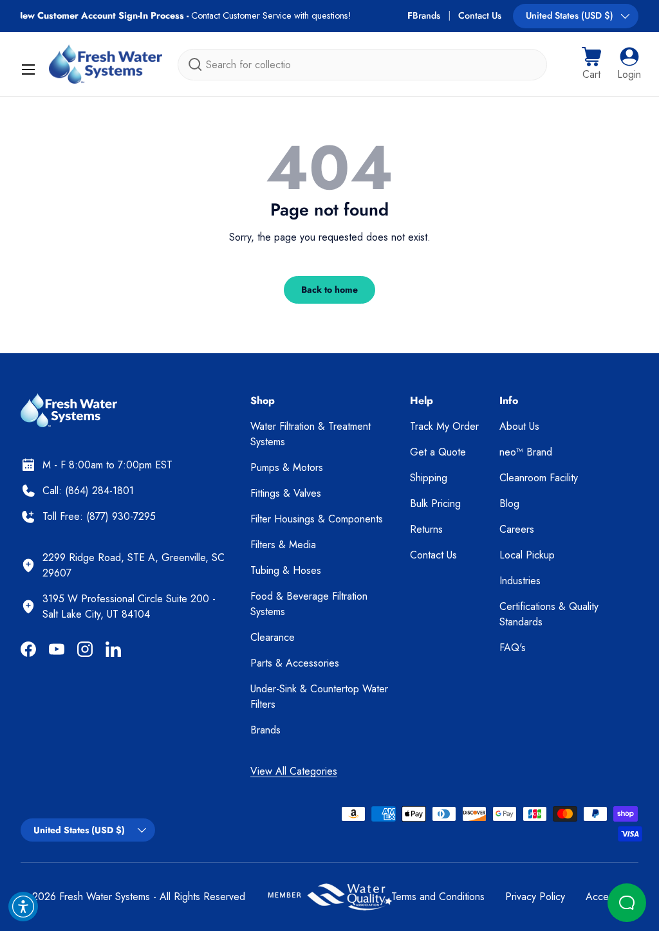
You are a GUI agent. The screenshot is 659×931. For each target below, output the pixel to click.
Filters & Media (283, 544)
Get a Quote (438, 452)
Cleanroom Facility (538, 477)
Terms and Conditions (438, 896)
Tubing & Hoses (285, 570)
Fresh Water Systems (104, 896)
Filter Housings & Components (316, 519)
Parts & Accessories (294, 663)
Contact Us (479, 15)
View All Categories (293, 771)
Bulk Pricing (435, 503)
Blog (509, 503)
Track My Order (444, 426)
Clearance (272, 637)
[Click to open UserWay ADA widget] (23, 906)
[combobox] (362, 64)
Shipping (428, 477)
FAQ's (512, 647)
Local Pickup (527, 555)
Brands (426, 15)
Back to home (329, 289)
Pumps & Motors (286, 467)
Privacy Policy (535, 896)
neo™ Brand (525, 452)
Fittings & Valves (285, 493)
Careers (516, 529)
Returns (426, 529)
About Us (519, 426)
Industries (520, 580)
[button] (591, 64)
